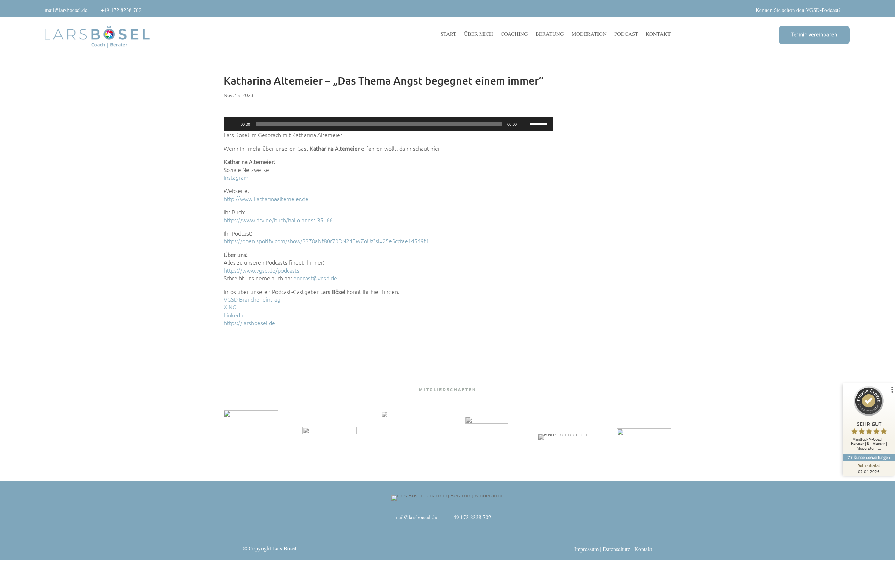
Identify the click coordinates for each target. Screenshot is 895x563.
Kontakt (658, 34)
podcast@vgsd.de (315, 278)
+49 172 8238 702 (121, 9)
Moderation (589, 34)
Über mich (478, 34)
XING (230, 307)
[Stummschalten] (524, 124)
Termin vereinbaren (814, 34)
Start (448, 34)
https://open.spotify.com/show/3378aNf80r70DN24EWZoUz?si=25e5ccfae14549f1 (326, 241)
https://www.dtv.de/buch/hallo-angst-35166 (278, 220)
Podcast (626, 34)
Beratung (550, 34)
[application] (388, 124)
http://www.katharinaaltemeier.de (266, 199)
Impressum (586, 549)
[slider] (540, 123)
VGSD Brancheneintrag (252, 299)
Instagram (236, 177)
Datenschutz (616, 549)
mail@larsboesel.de (66, 9)
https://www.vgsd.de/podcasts (261, 270)
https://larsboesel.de (249, 323)
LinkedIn (234, 315)
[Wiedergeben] (232, 124)
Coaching (514, 34)
